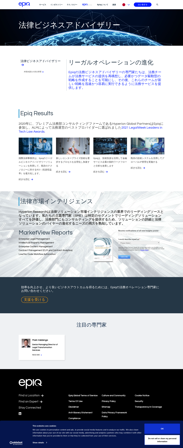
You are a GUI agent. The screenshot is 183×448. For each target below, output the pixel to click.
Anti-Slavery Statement (80, 412)
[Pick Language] (125, 4)
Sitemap (106, 407)
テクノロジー (72, 4)
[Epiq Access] (87, 4)
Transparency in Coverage (148, 407)
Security (139, 401)
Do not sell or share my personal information (162, 439)
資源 (114, 4)
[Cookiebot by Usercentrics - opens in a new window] (16, 443)
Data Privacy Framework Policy (114, 414)
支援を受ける (34, 300)
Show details (38, 443)
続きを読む (24, 179)
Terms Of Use (75, 401)
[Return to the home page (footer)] (24, 4)
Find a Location (29, 395)
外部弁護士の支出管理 (32, 72)
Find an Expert (29, 401)
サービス (42, 4)
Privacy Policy (109, 401)
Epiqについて (102, 4)
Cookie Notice (142, 395)
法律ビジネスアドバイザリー (41, 61)
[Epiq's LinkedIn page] (20, 413)
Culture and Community (113, 395)
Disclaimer (73, 407)
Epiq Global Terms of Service (83, 395)
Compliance (74, 418)
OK (162, 429)
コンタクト (143, 5)
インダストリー (56, 4)
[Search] (156, 4)
